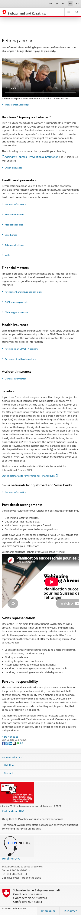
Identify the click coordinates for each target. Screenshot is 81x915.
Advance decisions (14, 245)
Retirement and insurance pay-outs (23, 291)
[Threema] (14, 743)
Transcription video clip (16, 104)
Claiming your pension (16, 312)
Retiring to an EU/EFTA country (21, 348)
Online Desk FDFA (12, 757)
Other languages (13, 167)
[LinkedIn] (11, 743)
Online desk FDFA (13, 811)
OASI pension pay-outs (16, 302)
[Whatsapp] (18, 743)
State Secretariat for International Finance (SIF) (28, 475)
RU (77, 3)
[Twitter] (7, 743)
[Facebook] (3, 743)
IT (57, 3)
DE (50, 3)
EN (70, 3)
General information (15, 204)
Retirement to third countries (20, 359)
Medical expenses (13, 224)
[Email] (21, 743)
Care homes (10, 234)
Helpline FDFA (11, 858)
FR (63, 3)
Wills (7, 255)
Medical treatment (14, 214)
